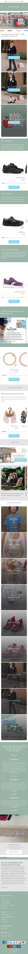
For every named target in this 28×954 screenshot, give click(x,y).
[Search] (22, 7)
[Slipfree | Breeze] (9, 415)
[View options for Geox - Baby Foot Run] (22, 287)
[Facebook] (2, 936)
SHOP (9, 20)
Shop (14, 522)
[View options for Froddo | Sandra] (22, 227)
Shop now (14, 57)
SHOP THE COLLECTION (8, 341)
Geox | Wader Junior (20, 177)
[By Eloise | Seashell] (9, 359)
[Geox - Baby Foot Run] (13, 277)
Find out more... (14, 852)
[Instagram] (5, 936)
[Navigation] (1, 7)
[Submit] (25, 887)
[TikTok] (9, 936)
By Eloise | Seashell (14, 370)
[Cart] (26, 7)
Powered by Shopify (14, 952)
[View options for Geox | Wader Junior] (22, 173)
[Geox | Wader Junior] (13, 163)
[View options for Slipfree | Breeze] (16, 421)
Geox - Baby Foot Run (20, 292)
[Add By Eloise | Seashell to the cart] (16, 365)
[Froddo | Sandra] (13, 218)
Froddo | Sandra (21, 232)
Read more (20, 460)
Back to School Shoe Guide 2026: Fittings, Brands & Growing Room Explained (12, 494)
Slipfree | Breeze (14, 426)
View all (14, 187)
